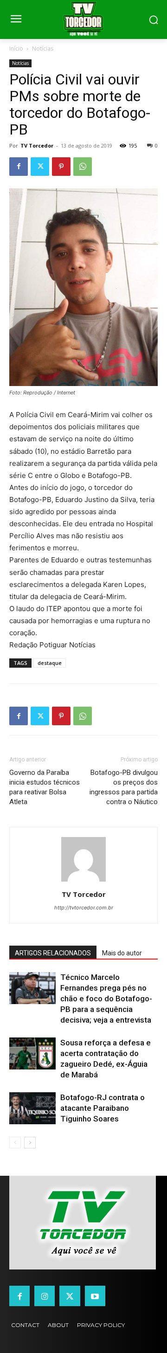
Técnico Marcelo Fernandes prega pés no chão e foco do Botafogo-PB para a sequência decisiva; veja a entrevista (106, 998)
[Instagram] (44, 1296)
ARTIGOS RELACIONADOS (53, 953)
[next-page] (30, 1142)
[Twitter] (40, 166)
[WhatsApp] (82, 166)
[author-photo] (83, 881)
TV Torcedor (36, 145)
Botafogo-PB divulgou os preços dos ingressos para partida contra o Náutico (124, 787)
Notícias (42, 48)
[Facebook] (18, 166)
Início (16, 48)
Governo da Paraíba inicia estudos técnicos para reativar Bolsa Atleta (44, 787)
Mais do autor (122, 953)
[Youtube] (95, 1296)
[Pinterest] (61, 166)
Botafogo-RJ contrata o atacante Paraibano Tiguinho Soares (102, 1108)
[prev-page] (15, 1142)
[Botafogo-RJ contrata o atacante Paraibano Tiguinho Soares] (32, 1108)
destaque (50, 662)
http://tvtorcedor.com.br (83, 907)
